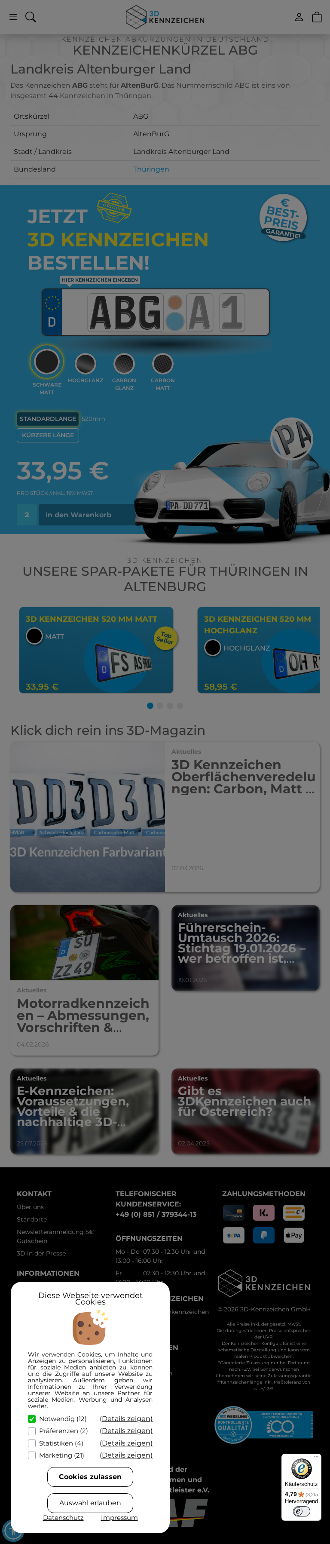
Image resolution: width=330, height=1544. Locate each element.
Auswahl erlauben (90, 1503)
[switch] (301, 1511)
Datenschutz (63, 1517)
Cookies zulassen (90, 1477)
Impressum (119, 1517)
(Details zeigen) (126, 1419)
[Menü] (316, 1459)
